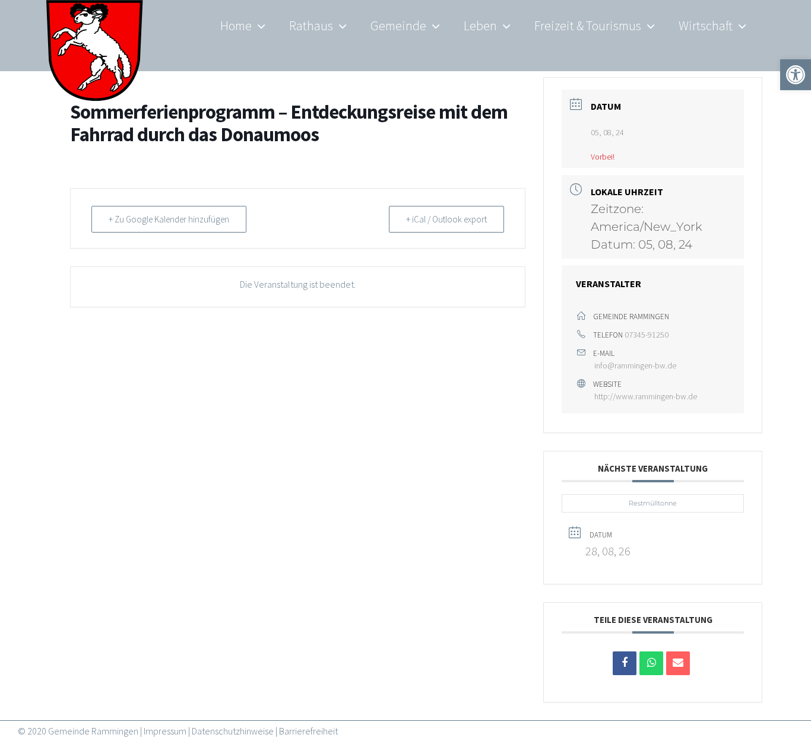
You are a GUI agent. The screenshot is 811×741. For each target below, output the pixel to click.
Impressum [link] (165, 731)
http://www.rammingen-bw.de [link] (645, 396)
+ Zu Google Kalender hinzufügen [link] (169, 219)
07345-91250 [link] (647, 334)
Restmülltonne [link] (653, 503)
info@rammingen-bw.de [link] (635, 365)
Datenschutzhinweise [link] (233, 731)
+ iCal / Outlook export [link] (446, 219)
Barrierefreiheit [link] (308, 731)
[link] (95, 59)
